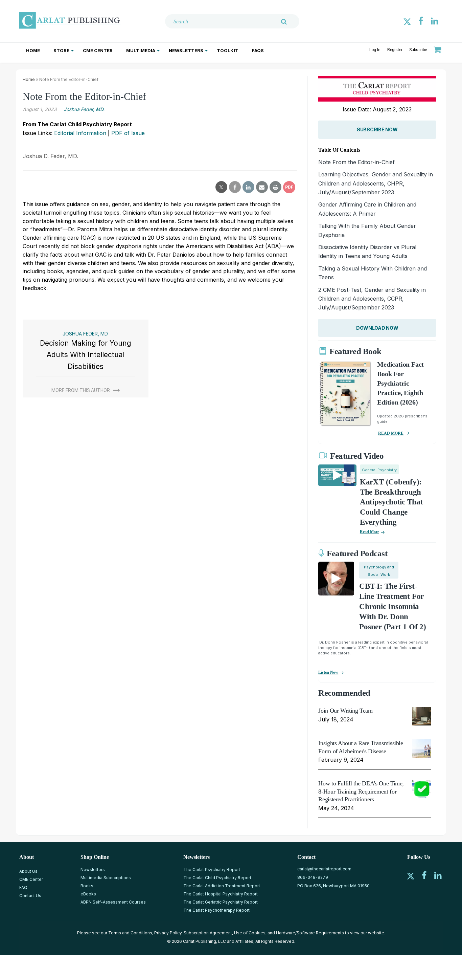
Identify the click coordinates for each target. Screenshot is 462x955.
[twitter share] (221, 187)
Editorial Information (80, 133)
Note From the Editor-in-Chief (356, 162)
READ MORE (390, 433)
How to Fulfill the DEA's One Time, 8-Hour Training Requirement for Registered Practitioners (361, 791)
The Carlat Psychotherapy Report (216, 910)
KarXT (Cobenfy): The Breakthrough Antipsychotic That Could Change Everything (391, 502)
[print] (275, 187)
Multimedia (140, 50)
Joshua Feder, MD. (84, 109)
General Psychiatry (379, 470)
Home (33, 50)
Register (394, 49)
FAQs (258, 50)
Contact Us (30, 895)
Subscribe (418, 49)
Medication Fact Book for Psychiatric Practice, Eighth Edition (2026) (400, 383)
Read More (369, 532)
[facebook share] (235, 187)
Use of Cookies (249, 932)
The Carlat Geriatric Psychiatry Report (220, 902)
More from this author (80, 390)
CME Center (98, 50)
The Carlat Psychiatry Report (211, 869)
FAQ (23, 887)
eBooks (88, 893)
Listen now (328, 672)
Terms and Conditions (130, 932)
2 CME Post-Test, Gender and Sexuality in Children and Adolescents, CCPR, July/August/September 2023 (372, 298)
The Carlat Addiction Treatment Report (221, 885)
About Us (28, 871)
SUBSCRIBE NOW (377, 129)
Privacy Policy (168, 932)
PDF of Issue (128, 133)
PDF (289, 187)
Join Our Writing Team (345, 710)
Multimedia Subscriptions (105, 877)
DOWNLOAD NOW (377, 328)
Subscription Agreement (208, 932)
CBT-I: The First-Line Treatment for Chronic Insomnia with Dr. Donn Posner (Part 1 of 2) (392, 606)
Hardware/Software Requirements (310, 932)
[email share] (262, 187)
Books (86, 885)
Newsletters (186, 50)
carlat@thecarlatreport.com (324, 868)
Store (61, 50)
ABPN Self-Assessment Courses (113, 902)
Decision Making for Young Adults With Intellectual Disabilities (85, 355)
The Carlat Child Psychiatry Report (217, 877)
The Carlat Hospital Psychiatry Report (220, 893)
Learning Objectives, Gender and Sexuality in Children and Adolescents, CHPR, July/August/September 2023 (375, 183)
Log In (374, 49)
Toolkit (227, 50)
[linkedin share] (248, 187)
